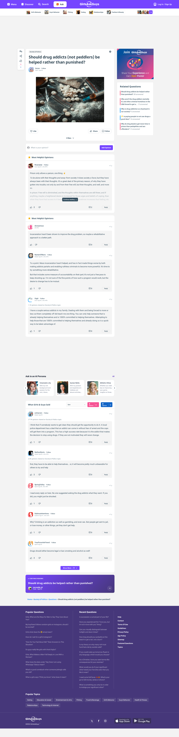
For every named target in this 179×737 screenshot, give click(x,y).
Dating (83, 12)
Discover (29, 4)
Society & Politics (35, 52)
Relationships (98, 12)
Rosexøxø (38, 165)
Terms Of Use (123, 624)
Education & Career (44, 700)
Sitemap (121, 640)
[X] (92, 721)
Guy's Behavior (54, 12)
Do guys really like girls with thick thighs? (41, 649)
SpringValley (39, 485)
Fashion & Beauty (118, 12)
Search (45, 4)
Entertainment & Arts (64, 700)
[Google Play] (143, 721)
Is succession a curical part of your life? (94, 617)
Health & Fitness (141, 700)
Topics (120, 647)
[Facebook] (98, 721)
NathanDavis (40, 452)
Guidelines (122, 628)
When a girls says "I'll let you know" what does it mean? (46, 677)
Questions (53, 599)
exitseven (38, 413)
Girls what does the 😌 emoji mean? (39, 632)
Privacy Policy (123, 632)
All (113, 376)
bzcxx (37, 68)
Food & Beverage (92, 700)
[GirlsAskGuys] (34, 721)
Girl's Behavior (36, 12)
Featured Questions (125, 643)
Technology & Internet (50, 705)
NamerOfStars (40, 255)
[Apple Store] (123, 721)
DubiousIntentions (42, 514)
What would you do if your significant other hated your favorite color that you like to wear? (94, 669)
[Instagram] (105, 721)
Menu (14, 4)
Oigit (36, 298)
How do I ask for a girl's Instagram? (39, 637)
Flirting (70, 12)
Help (119, 617)
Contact (121, 621)
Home (29, 599)
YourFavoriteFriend (42, 542)
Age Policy (122, 636)
